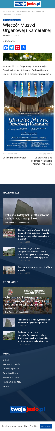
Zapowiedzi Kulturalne (21, 11)
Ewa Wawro (9, 222)
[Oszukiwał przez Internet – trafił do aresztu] (9, 270)
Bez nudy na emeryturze (14, 157)
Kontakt (6, 386)
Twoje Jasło (7, 11)
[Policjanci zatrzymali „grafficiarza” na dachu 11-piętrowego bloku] (27, 211)
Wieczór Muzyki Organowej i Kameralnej (27, 27)
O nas (6, 359)
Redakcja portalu (11, 368)
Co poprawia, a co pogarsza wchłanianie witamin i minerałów (41, 160)
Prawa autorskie (11, 377)
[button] (5, 4)
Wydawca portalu (11, 364)
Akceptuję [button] (46, 426)
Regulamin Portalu (12, 381)
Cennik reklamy (10, 373)
